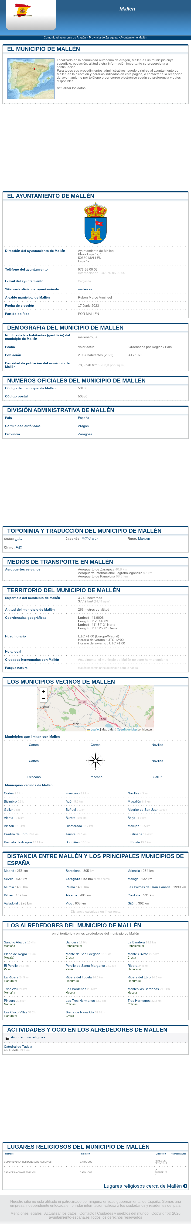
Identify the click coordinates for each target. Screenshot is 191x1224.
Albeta (8, 818)
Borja (131, 818)
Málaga (133, 879)
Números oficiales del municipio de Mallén (76, 380)
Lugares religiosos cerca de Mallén (143, 1186)
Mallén (127, 9)
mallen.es (85, 289)
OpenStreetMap (127, 729)
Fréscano (34, 777)
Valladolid (11, 903)
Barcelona (73, 871)
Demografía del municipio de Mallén (65, 327)
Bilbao (8, 895)
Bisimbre (10, 801)
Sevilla (9, 879)
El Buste (134, 842)
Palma (70, 887)
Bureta (70, 818)
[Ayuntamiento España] (26, 11)
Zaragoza (85, 434)
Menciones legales (26, 1213)
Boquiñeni (73, 842)
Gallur (157, 777)
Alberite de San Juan (143, 809)
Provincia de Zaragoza (103, 37)
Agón (69, 801)
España (83, 418)
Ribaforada (74, 826)
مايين (18, 539)
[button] (43, 691)
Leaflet (94, 729)
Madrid (9, 871)
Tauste (70, 834)
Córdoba (134, 895)
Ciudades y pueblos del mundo (123, 1213)
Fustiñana (135, 834)
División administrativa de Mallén (60, 410)
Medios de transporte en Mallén (60, 562)
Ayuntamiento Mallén (133, 37)
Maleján (133, 826)
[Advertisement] (95, 147)
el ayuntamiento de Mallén (50, 196)
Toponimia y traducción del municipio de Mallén (84, 531)
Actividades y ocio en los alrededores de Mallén (87, 1029)
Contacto (86, 1213)
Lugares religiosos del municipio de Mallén (78, 1147)
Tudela (14, 1050)
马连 (19, 547)
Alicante (71, 895)
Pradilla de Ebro (15, 834)
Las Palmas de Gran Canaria (149, 887)
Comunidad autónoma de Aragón (65, 37)
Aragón (83, 426)
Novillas (157, 745)
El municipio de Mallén (43, 49)
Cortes (34, 745)
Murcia (9, 887)
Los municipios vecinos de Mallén (61, 681)
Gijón (131, 903)
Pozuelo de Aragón (18, 842)
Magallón (134, 801)
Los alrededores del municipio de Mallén (74, 925)
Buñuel (71, 809)
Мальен (144, 538)
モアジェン (90, 538)
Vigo (69, 903)
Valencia (134, 871)
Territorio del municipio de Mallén (63, 590)
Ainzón (9, 826)
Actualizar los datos (71, 88)
